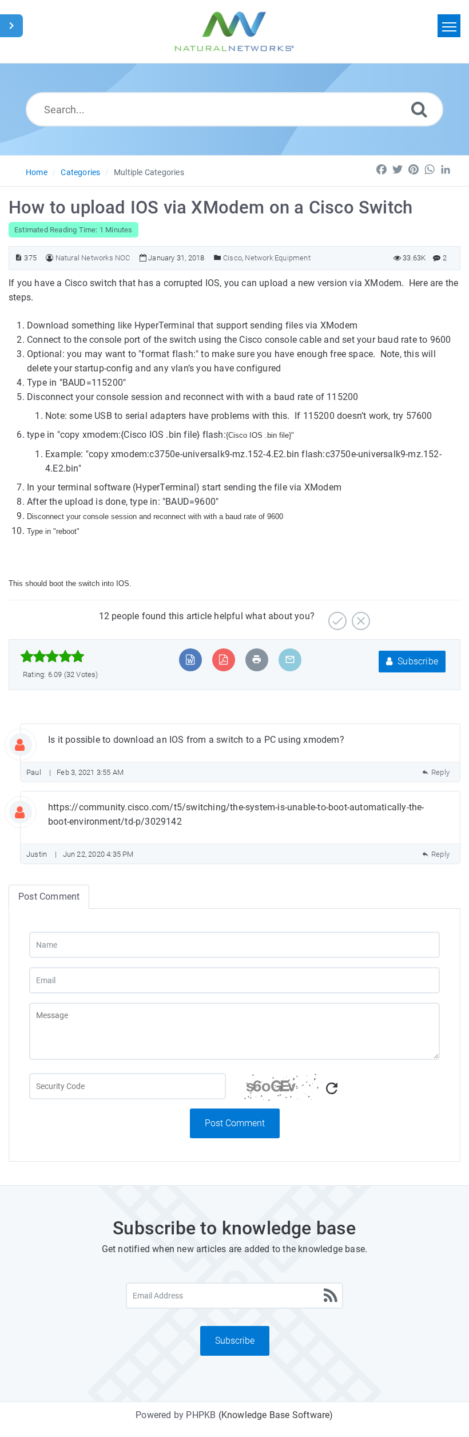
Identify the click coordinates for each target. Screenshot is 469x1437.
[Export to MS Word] (190, 660)
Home (36, 172)
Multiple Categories (149, 172)
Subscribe (416, 661)
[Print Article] (257, 660)
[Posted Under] (217, 258)
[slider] (52, 656)
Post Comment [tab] (49, 896)
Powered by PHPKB (176, 1415)
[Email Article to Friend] (290, 660)
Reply (440, 772)
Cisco (232, 258)
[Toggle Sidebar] (11, 25)
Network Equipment (277, 258)
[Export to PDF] (223, 660)
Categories (80, 172)
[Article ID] (18, 258)
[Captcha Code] (341, 1091)
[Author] (49, 258)
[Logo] (234, 31)
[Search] (419, 109)
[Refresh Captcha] (331, 1089)
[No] (359, 616)
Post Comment (235, 1123)
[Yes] (336, 616)
